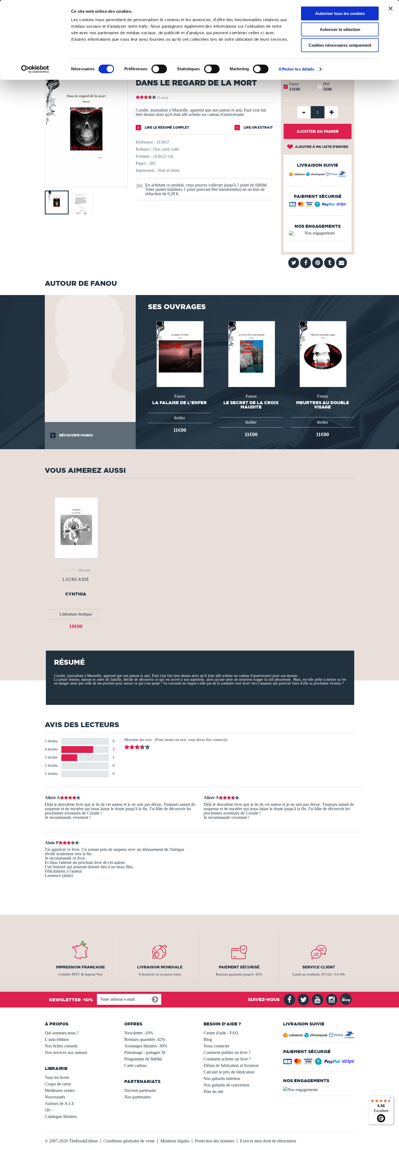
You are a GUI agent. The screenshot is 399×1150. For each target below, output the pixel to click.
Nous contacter (216, 1046)
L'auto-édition (57, 1039)
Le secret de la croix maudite (251, 404)
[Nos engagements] (317, 233)
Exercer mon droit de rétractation (268, 1141)
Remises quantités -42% (144, 1039)
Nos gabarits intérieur (222, 1078)
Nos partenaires (137, 1097)
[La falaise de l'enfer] (179, 353)
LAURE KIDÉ (75, 579)
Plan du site (213, 1091)
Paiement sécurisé (239, 967)
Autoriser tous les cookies (340, 13)
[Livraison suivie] (317, 175)
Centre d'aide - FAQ (221, 1033)
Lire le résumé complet (166, 127)
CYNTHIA (75, 594)
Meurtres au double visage (322, 404)
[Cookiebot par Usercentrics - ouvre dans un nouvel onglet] (35, 69)
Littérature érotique (75, 614)
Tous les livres (57, 1077)
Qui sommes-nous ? (62, 1033)
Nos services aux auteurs (66, 1052)
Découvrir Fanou (75, 435)
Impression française (80, 967)
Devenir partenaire (140, 1090)
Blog (208, 1039)
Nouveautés (55, 1097)
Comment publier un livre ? (227, 1052)
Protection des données (214, 1141)
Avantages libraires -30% (145, 1046)
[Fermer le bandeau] (390, 8)
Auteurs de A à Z (59, 1103)
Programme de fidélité (143, 1059)
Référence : (145, 142)
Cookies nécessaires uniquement (340, 45)
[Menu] (390, 1098)
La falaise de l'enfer (179, 402)
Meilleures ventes (60, 1090)
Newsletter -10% (138, 1033)
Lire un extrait (258, 127)
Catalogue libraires (61, 1116)
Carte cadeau (135, 1065)
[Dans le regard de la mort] (86, 184)
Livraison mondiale (159, 967)
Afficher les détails (296, 69)
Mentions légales (174, 1141)
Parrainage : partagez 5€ (145, 1052)
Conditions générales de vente (129, 1141)
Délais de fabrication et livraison (231, 1065)
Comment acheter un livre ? (227, 1059)
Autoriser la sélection (340, 29)
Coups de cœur (58, 1084)
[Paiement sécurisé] (317, 205)
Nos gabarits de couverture (226, 1085)
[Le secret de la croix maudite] (251, 353)
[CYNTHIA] (75, 527)
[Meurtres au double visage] (322, 353)
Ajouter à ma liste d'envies (321, 146)
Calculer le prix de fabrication (229, 1072)
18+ (48, 1110)
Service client (318, 967)
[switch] (159, 69)
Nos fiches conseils (61, 1046)
